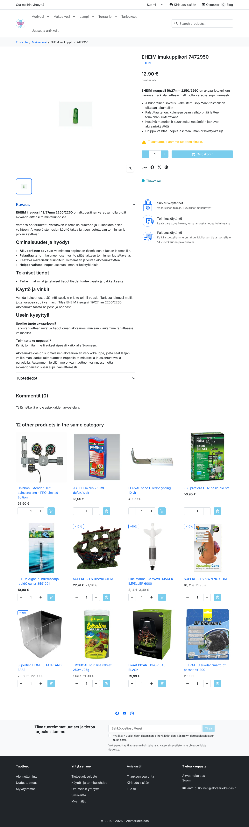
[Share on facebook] (152, 167)
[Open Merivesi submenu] (47, 16)
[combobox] (202, 23)
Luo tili (132, 789)
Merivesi (38, 16)
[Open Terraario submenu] (115, 16)
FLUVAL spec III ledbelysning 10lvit (149, 490)
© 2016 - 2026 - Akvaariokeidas (125, 821)
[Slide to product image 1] (24, 186)
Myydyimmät (25, 789)
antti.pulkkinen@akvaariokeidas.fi (212, 788)
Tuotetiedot (26, 378)
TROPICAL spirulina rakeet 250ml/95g (92, 667)
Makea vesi (61, 16)
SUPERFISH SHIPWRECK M (93, 579)
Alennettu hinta (27, 776)
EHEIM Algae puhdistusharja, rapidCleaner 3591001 (39, 581)
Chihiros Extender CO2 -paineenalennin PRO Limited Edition (38, 492)
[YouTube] (124, 712)
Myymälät (78, 801)
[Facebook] (117, 712)
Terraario (105, 16)
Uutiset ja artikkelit (45, 31)
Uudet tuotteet (26, 783)
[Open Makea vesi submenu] (74, 16)
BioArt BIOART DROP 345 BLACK (146, 667)
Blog (229, 5)
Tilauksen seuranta (140, 776)
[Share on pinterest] (166, 167)
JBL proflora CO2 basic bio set (206, 488)
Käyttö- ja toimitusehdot (89, 783)
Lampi (84, 16)
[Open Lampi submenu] (92, 16)
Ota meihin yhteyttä (30, 5)
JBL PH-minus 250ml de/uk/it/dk (88, 490)
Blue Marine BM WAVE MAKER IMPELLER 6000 (150, 581)
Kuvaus (23, 204)
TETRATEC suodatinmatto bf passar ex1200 (205, 667)
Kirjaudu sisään (138, 783)
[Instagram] (132, 712)
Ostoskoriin (202, 154)
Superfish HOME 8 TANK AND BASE (40, 667)
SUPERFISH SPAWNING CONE (206, 579)
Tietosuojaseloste (84, 776)
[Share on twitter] (159, 167)
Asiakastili (134, 766)
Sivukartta (78, 795)
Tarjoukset (129, 16)
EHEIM (146, 63)
